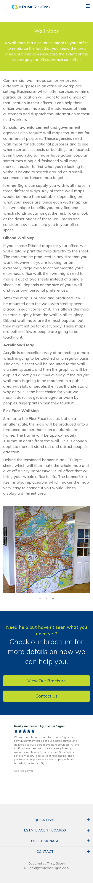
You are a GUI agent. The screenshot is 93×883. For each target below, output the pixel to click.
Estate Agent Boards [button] (45, 830)
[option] (46, 549)
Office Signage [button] (45, 841)
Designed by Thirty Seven (47, 863)
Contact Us (46, 696)
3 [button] (53, 598)
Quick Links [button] (45, 820)
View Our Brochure (46, 680)
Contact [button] (45, 851)
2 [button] (46, 598)
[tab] (46, 820)
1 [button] (40, 598)
